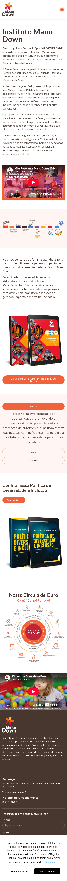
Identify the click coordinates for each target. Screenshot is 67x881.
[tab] (33, 406)
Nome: (6, 820)
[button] (62, 9)
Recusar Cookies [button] (20, 871)
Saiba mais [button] (51, 862)
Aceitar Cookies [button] (47, 871)
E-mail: (6, 832)
